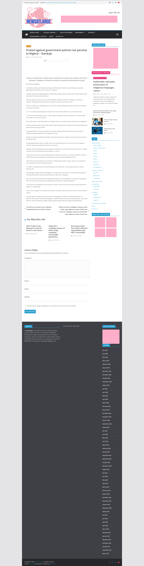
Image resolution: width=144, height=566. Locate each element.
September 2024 (107, 424)
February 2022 (106, 532)
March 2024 (105, 445)
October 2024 (106, 420)
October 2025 (106, 378)
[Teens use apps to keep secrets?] (97, 122)
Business (95, 173)
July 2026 (105, 350)
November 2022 (106, 501)
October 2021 (106, 546)
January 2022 (106, 536)
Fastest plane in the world (109, 129)
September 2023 (107, 466)
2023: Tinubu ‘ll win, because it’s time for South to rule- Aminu (34, 228)
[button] (40, 32)
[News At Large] (26, 34)
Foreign (95, 156)
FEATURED (91, 32)
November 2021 (106, 543)
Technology (96, 178)
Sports (95, 151)
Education (96, 164)
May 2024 (105, 438)
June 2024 (105, 434)
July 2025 (105, 389)
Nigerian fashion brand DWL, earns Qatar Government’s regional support (104, 111)
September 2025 (107, 382)
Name (26, 281)
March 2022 (105, 529)
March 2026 (105, 360)
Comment (28, 258)
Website (27, 297)
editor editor (39, 57)
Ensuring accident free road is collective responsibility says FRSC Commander (79, 229)
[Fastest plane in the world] (97, 131)
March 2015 (105, 553)
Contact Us (59, 36)
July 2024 (105, 431)
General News (34, 32)
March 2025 (105, 403)
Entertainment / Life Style (38, 36)
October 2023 (106, 462)
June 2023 (105, 476)
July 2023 (105, 473)
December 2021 (106, 539)
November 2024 (106, 417)
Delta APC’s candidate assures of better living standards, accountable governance (57, 231)
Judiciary (95, 162)
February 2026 (106, 364)
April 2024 (105, 441)
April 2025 (105, 399)
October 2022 (106, 504)
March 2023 (105, 487)
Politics (28, 46)
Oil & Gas (96, 189)
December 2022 (106, 497)
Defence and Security (99, 148)
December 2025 (106, 371)
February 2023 (106, 490)
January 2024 (106, 452)
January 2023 (106, 494)
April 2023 (105, 483)
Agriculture (96, 175)
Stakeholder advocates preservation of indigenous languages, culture (104, 86)
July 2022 (105, 515)
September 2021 (107, 550)
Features (95, 200)
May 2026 (105, 357)
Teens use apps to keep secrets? (110, 120)
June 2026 (105, 353)
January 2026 (106, 368)
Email (26, 289)
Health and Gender (66, 32)
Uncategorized (97, 167)
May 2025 (105, 396)
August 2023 (105, 469)
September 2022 (107, 508)
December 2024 (106, 413)
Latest (51, 36)
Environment (79, 32)
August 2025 (105, 385)
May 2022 (105, 522)
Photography (96, 197)
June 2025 (105, 392)
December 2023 (106, 455)
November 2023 (106, 459)
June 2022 (105, 518)
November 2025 (106, 375)
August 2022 (105, 511)
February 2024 (106, 448)
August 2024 (105, 427)
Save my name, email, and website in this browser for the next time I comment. (51, 306)
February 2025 (106, 406)
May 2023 (105, 480)
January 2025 (106, 410)
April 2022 (105, 525)
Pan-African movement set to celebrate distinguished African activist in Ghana (38, 208)
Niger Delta (96, 186)
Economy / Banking (49, 32)
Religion (95, 194)
